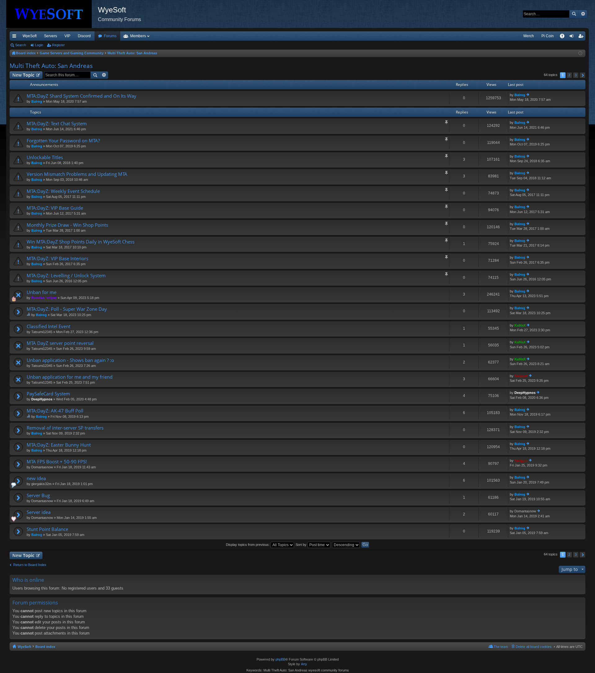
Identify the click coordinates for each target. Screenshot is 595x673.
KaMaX (520, 325)
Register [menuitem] (582, 37)
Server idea (39, 512)
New (23, 75)
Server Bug (38, 495)
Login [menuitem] (572, 37)
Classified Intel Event (48, 326)
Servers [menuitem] (50, 36)
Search (574, 14)
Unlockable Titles (45, 157)
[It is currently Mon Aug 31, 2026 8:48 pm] (580, 53)
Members (138, 36)
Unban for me (41, 292)
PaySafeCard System (48, 394)
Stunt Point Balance (47, 529)
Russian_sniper (44, 298)
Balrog (36, 101)
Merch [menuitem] (528, 36)
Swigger (521, 376)
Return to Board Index (29, 565)
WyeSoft (30, 36)
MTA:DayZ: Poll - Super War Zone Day (67, 309)
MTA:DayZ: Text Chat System (57, 124)
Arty (304, 664)
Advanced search (583, 14)
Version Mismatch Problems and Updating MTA (77, 174)
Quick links (15, 37)
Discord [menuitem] (84, 36)
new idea (36, 478)
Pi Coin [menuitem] (547, 36)
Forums (110, 36)
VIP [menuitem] (67, 36)
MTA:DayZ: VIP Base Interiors (57, 258)
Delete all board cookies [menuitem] (534, 646)
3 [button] (576, 75)
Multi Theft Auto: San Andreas (51, 66)
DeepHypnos (41, 399)
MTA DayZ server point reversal (60, 343)
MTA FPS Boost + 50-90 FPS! (57, 462)
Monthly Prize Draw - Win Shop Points (67, 225)
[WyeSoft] (52, 14)
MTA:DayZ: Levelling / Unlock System (66, 276)
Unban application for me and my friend (69, 377)
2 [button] (569, 75)
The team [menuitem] (501, 646)
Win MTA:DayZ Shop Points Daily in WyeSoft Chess (80, 242)
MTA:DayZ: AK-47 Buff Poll (55, 411)
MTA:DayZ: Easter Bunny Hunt (59, 445)
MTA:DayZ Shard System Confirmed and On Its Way (81, 96)
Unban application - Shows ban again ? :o (70, 360)
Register (58, 45)
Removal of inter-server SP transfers (65, 428)
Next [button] (582, 75)
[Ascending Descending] (346, 544)
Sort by (301, 544)
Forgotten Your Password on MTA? (63, 141)
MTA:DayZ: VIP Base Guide (55, 208)
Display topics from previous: (248, 544)
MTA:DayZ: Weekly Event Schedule (63, 191)
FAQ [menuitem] (564, 37)
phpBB (280, 659)
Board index (45, 646)
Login (39, 45)
